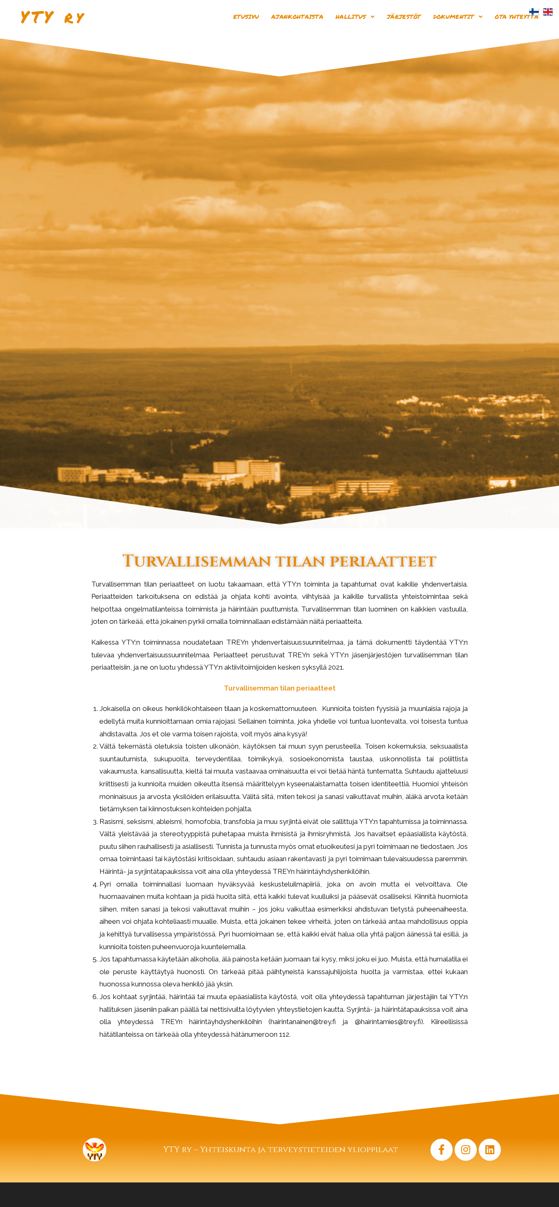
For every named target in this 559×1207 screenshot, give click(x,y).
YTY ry (53, 16)
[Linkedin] (490, 1150)
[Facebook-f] (442, 1150)
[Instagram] (466, 1150)
